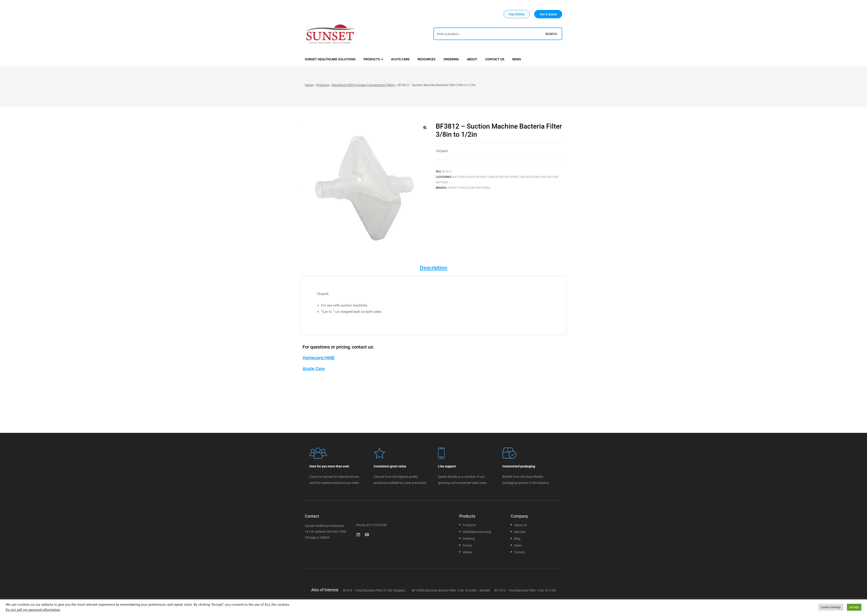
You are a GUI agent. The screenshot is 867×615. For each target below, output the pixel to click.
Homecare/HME (319, 358)
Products (322, 85)
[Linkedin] (358, 535)
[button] (516, 14)
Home (309, 85)
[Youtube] (367, 535)
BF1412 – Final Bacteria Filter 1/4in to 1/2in (525, 590)
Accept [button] (854, 607)
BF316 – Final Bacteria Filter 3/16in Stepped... (375, 590)
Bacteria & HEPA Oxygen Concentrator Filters (363, 85)
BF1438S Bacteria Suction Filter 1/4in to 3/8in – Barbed (451, 590)
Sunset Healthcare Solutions (468, 187)
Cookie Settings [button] (831, 607)
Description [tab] (433, 268)
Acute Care (314, 368)
